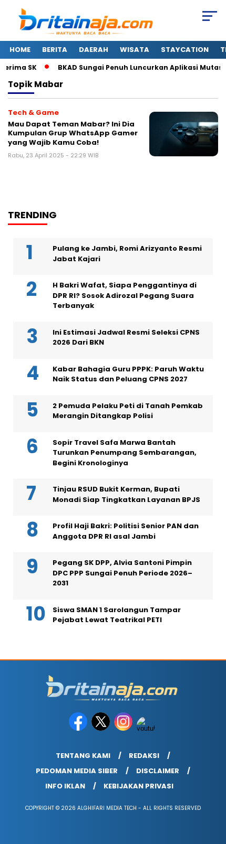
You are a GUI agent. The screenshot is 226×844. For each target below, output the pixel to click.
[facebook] (79, 728)
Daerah (93, 50)
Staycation (185, 50)
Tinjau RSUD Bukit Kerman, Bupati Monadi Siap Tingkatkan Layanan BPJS (126, 494)
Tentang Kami (83, 756)
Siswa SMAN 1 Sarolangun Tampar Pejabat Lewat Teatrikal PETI (117, 615)
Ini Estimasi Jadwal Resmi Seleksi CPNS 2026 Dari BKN (126, 337)
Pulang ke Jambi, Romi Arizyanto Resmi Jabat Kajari (127, 253)
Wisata (134, 50)
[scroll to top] (210, 783)
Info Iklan (65, 786)
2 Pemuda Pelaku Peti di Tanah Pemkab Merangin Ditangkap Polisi (128, 411)
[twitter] (101, 728)
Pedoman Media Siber (77, 771)
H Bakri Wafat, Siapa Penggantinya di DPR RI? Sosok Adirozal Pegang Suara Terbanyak (125, 295)
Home (19, 50)
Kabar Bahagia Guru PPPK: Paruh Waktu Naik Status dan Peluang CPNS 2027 (128, 374)
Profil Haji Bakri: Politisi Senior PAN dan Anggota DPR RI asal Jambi (126, 531)
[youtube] (147, 728)
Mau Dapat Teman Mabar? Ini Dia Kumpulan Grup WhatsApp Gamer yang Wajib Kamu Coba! (73, 133)
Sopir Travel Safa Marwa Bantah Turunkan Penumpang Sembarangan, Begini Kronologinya (125, 452)
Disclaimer (157, 771)
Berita (54, 50)
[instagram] (124, 728)
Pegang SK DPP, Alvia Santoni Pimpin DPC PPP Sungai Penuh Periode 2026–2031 (122, 573)
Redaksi (144, 756)
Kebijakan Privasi (138, 786)
